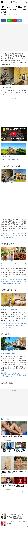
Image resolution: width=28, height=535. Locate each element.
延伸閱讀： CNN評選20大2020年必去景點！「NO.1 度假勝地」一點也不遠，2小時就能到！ (14, 374)
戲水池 (11, 358)
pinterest (14, 20)
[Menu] (2, 2)
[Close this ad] (27, 526)
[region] (14, 38)
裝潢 (25, 313)
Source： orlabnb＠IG (9, 309)
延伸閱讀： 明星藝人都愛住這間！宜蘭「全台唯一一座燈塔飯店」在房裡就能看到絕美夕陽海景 (14, 235)
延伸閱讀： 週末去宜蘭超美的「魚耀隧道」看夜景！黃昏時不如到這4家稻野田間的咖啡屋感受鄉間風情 (14, 281)
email (19, 20)
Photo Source (8, 156)
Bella (12, 87)
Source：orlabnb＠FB (9, 159)
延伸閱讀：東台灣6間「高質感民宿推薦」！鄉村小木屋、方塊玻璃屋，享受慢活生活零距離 (14, 325)
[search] (26, 2)
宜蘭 (25, 219)
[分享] (3, 20)
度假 (2, 276)
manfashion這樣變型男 (14, 1)
